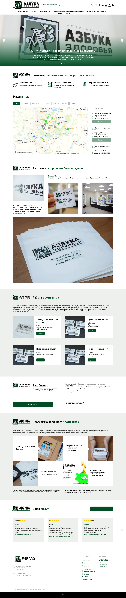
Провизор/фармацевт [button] (98, 320)
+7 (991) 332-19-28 (100, 150)
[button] (33, 404)
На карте (101, 122)
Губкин (47, 103)
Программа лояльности (96, 11)
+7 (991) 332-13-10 (100, 116)
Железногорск (36, 103)
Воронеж (25, 103)
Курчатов (56, 103)
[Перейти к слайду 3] (64, 63)
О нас (34, 11)
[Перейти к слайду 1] (61, 63)
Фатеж (73, 103)
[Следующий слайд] (122, 40)
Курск (17, 103)
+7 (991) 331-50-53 (100, 132)
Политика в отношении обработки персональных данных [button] (29, 589)
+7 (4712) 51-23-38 (100, 134)
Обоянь (64, 103)
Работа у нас (45, 11)
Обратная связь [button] (64, 13)
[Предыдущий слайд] (4, 40)
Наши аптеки (23, 11)
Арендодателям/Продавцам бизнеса (69, 11)
